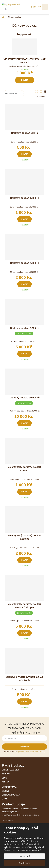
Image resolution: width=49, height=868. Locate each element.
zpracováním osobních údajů (30, 751)
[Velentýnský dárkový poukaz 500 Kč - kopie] (24, 661)
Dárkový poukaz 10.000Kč (25, 397)
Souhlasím (24, 862)
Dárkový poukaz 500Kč (24, 133)
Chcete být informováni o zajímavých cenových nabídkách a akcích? (25, 728)
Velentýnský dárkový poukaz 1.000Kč (24, 469)
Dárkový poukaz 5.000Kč (24, 328)
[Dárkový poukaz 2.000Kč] (24, 247)
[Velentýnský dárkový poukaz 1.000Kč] (24, 451)
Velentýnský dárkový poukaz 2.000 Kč (25, 61)
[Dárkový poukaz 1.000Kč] (24, 182)
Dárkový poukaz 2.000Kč (24, 263)
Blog (4, 778)
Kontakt (6, 774)
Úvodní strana (9, 787)
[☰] (45, 7)
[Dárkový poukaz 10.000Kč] (24, 382)
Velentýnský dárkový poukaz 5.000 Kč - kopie (24, 606)
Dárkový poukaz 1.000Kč (24, 198)
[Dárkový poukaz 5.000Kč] (24, 312)
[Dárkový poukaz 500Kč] (24, 117)
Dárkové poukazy (11, 795)
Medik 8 (5, 791)
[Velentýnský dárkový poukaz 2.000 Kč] (24, 46)
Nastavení (24, 856)
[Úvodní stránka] (11, 4)
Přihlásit (24, 746)
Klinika (5, 782)
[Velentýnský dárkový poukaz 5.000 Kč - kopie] (24, 588)
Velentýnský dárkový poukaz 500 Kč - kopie (24, 679)
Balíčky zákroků (10, 770)
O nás (4, 799)
